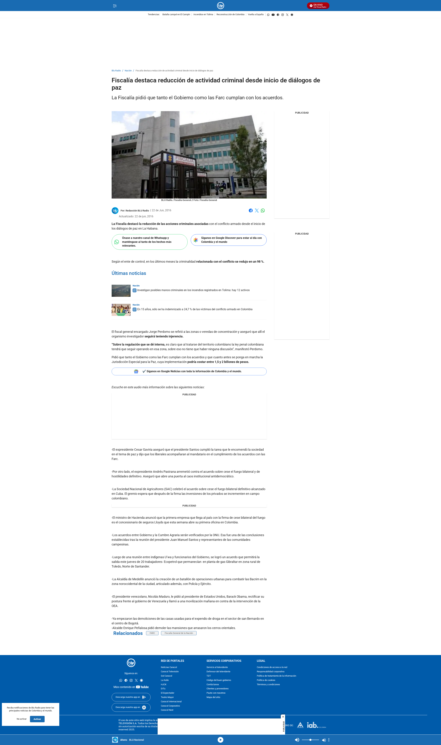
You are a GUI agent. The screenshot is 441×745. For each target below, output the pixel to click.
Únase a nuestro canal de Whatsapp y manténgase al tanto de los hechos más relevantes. (146, 241)
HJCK (163, 684)
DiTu (163, 689)
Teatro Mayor (167, 697)
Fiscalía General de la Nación (179, 633)
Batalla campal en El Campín (176, 14)
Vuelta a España (256, 14)
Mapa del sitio (213, 697)
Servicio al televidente (217, 667)
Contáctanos (213, 684)
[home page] (220, 5)
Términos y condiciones (268, 684)
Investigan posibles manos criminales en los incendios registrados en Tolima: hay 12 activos (193, 290)
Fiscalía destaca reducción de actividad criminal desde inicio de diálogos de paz (174, 71)
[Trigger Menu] (115, 5)
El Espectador (167, 693)
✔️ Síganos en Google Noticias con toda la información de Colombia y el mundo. (192, 371)
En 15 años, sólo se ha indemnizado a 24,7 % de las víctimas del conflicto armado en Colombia (195, 309)
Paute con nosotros (216, 693)
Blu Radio (116, 71)
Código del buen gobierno (219, 680)
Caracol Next (167, 710)
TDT (209, 676)
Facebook (251, 212)
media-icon (220, 740)
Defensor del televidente (218, 672)
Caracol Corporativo (170, 706)
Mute (297, 740)
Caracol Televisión (170, 672)
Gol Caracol (166, 676)
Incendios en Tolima (203, 14)
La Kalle (165, 680)
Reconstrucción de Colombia (230, 14)
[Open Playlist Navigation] (328, 740)
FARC (152, 633)
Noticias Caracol (169, 667)
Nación (128, 71)
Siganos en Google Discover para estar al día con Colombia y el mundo (231, 240)
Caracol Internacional (171, 702)
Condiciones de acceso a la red (272, 667)
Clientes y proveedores (218, 689)
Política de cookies (266, 680)
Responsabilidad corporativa (270, 672)
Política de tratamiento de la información (276, 676)
